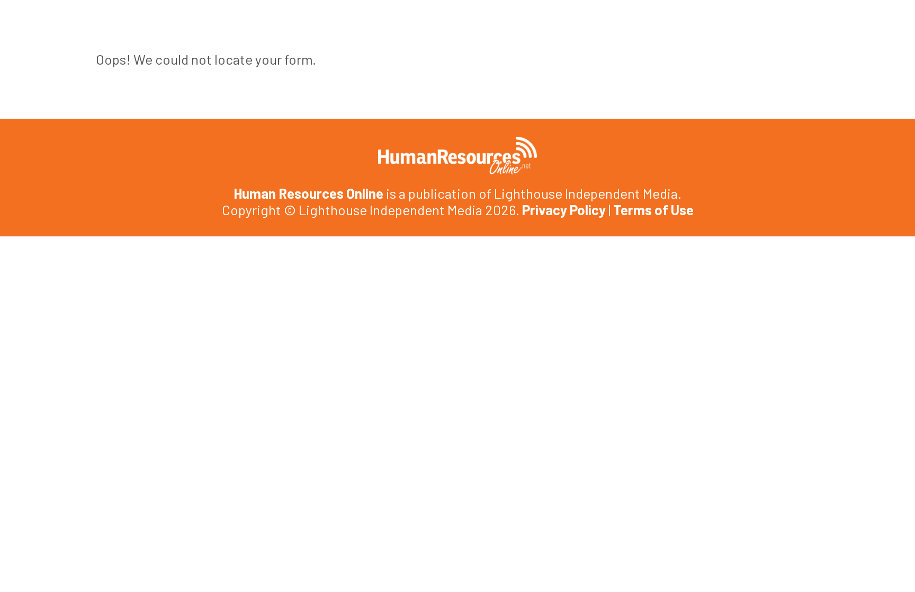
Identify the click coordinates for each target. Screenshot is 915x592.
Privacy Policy (564, 209)
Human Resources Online (308, 193)
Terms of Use (653, 209)
